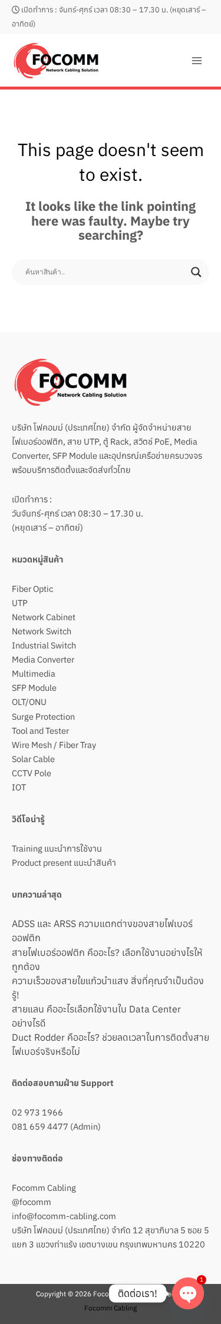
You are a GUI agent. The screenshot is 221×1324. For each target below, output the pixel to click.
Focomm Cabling (44, 1187)
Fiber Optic (32, 588)
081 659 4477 (40, 1126)
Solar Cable (33, 758)
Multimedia (33, 673)
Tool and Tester (40, 730)
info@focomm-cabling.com (64, 1216)
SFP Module (34, 687)
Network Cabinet (43, 617)
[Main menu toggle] (196, 60)
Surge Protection (43, 716)
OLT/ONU (29, 701)
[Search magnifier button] (196, 272)
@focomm (31, 1201)
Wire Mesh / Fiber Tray (54, 744)
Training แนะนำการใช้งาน (57, 848)
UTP (20, 602)
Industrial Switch (44, 645)
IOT (19, 787)
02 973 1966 (37, 1112)
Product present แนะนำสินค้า (64, 862)
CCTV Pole (31, 773)
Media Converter (43, 659)
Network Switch (41, 631)
